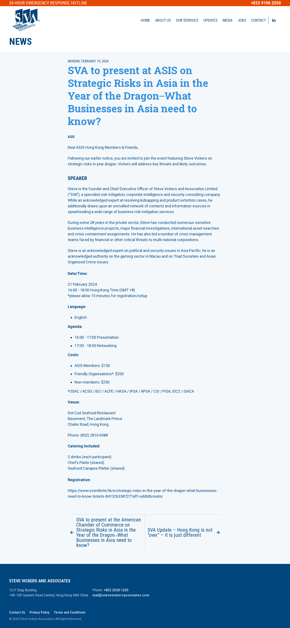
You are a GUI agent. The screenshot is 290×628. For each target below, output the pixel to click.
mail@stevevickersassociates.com (120, 595)
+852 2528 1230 (115, 590)
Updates (210, 20)
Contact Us (17, 612)
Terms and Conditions (70, 612)
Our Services (187, 20)
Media (227, 20)
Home (145, 20)
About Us (163, 20)
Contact (258, 20)
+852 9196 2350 (266, 3)
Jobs (242, 20)
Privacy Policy (39, 612)
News (20, 41)
